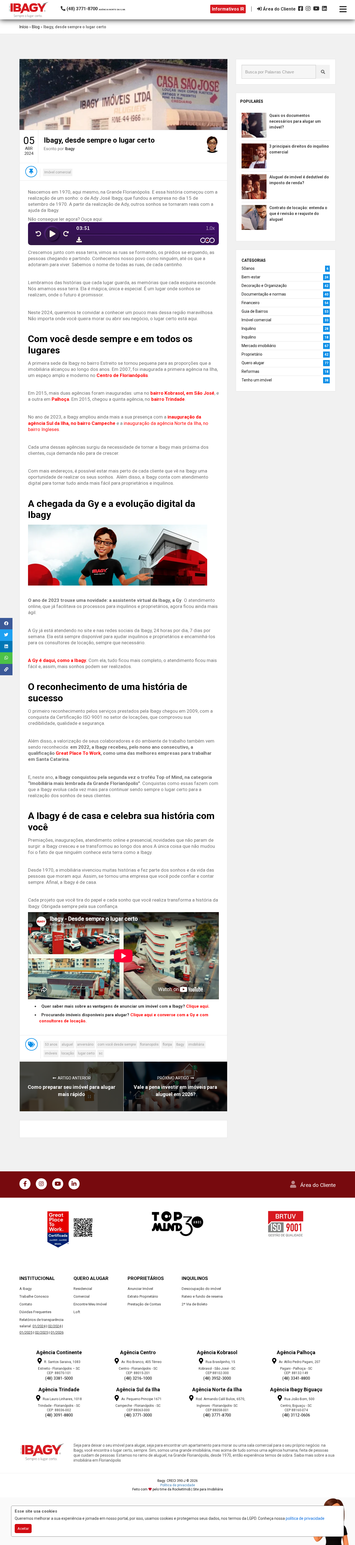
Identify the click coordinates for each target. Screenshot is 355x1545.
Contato (25, 1304)
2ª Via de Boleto (194, 1304)
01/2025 (25, 1332)
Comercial (81, 1296)
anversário (85, 1044)
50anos (248, 268)
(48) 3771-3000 (138, 1415)
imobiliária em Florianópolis (97, 1460)
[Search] (323, 72)
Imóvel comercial (57, 172)
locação (67, 1053)
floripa (167, 1044)
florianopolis (149, 1044)
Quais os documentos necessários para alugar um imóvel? (295, 121)
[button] (98, 8)
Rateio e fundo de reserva (202, 1296)
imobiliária (196, 1044)
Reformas (250, 371)
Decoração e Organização (264, 285)
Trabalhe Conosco (34, 1296)
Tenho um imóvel (257, 380)
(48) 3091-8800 (59, 1415)
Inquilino (249, 328)
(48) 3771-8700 (217, 1415)
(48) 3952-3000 (217, 1378)
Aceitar (23, 1528)
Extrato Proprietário (143, 1296)
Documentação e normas (264, 294)
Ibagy (70, 148)
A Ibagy (25, 1289)
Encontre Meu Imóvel (90, 1304)
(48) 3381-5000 (59, 1378)
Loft (76, 1312)
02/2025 (41, 1332)
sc (101, 1053)
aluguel (67, 1044)
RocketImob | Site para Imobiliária (197, 1489)
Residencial (82, 1289)
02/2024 (54, 1326)
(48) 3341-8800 (296, 1378)
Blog (36, 27)
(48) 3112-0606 (296, 1415)
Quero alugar (253, 363)
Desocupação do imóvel (201, 1289)
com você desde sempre (117, 1044)
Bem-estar (251, 277)
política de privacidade (305, 1518)
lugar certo (86, 1053)
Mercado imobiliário (259, 345)
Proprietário (252, 354)
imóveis (51, 1053)
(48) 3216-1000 (138, 1378)
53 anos (51, 1044)
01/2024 (38, 1326)
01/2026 (57, 1332)
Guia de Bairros (255, 311)
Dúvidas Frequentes (35, 1312)
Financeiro (251, 303)
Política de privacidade (177, 1485)
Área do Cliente (318, 1185)
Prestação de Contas (144, 1304)
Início (23, 27)
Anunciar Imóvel (140, 1289)
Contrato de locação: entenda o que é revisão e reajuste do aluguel (298, 214)
